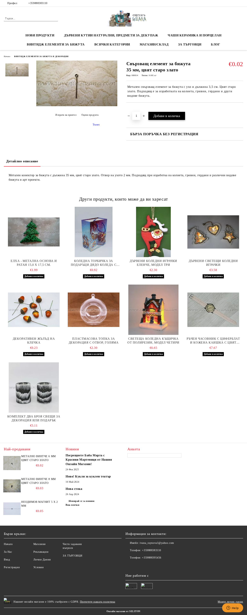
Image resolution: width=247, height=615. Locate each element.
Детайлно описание (22, 161)
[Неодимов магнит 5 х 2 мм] (12, 508)
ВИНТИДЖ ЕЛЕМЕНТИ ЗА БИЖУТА (56, 44)
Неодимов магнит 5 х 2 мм (39, 503)
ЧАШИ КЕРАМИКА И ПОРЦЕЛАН (194, 35)
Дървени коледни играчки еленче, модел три (153, 262)
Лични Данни (42, 559)
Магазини (39, 544)
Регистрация (11, 567)
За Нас (8, 551)
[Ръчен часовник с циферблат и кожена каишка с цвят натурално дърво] (213, 310)
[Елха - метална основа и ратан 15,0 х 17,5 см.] (34, 232)
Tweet (96, 124)
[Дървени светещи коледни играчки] (213, 232)
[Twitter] (235, 3)
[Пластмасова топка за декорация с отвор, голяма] (93, 310)
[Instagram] (241, 3)
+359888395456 (151, 557)
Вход (7, 559)
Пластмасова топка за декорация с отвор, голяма (94, 340)
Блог (215, 44)
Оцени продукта (89, 115)
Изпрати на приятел (65, 115)
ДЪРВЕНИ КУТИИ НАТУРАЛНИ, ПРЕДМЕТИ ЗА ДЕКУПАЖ (111, 35)
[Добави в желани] (134, 109)
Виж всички (73, 505)
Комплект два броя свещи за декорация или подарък (33, 418)
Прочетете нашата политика (97, 601)
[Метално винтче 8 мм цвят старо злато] (12, 486)
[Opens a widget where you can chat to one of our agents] (232, 608)
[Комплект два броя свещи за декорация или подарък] (34, 387)
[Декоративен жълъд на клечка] (34, 310)
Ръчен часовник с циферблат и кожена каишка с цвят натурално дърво (213, 341)
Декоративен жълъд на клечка (34, 340)
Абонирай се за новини (81, 501)
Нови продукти (39, 35)
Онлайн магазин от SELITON (123, 611)
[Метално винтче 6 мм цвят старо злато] (12, 463)
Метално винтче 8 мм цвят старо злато (38, 481)
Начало (7, 56)
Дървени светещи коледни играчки (213, 262)
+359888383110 (37, 3)
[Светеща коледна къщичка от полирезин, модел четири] (153, 310)
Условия (38, 567)
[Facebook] (229, 3)
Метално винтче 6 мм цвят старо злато (38, 458)
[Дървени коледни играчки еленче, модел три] (153, 232)
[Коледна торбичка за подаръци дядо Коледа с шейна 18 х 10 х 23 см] (93, 232)
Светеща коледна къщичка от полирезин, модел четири (153, 340)
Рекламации (41, 551)
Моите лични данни (230, 601)
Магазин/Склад (154, 44)
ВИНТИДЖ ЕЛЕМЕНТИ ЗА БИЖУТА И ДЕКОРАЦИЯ (41, 56)
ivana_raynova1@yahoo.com (157, 542)
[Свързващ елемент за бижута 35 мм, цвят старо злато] (76, 105)
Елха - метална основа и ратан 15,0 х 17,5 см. (34, 262)
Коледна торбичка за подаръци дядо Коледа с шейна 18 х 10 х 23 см (93, 263)
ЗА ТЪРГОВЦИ (189, 44)
